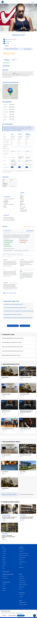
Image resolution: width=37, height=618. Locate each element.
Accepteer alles (21, 615)
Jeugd (29, 126)
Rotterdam (4, 551)
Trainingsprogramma (22, 561)
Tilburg (3, 559)
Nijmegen (4, 561)
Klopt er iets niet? (23, 32)
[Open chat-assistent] (34, 615)
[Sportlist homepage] (2, 1)
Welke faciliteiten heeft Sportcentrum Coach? (11, 355)
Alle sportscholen (6, 571)
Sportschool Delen (25, 325)
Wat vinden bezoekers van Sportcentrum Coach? (12, 342)
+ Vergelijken (6, 45)
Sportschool (21, 559)
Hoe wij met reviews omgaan (9, 256)
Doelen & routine (22, 549)
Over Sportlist (21, 576)
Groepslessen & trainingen (23, 553)
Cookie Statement (22, 580)
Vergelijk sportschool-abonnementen (27, 494)
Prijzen (3, 586)
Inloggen (4, 590)
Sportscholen (4, 576)
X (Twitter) (21, 594)
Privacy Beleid (21, 578)
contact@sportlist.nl (22, 602)
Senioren (10, 130)
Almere (3, 568)
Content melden (22, 586)
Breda (3, 566)
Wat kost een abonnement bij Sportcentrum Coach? (12, 346)
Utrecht (3, 555)
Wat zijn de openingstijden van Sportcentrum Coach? (12, 338)
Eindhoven (4, 557)
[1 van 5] (18, 17)
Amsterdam (4, 549)
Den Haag (4, 553)
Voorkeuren (4, 615)
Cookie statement (19, 613)
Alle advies (21, 567)
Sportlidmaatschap (22, 557)
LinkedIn (21, 596)
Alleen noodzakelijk (12, 615)
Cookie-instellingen (22, 582)
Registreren (4, 588)
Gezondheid (21, 551)
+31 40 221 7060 (8, 41)
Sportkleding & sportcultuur (23, 555)
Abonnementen (5, 578)
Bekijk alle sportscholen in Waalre (9, 494)
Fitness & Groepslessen (17, 130)
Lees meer (9, 276)
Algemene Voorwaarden (23, 584)
